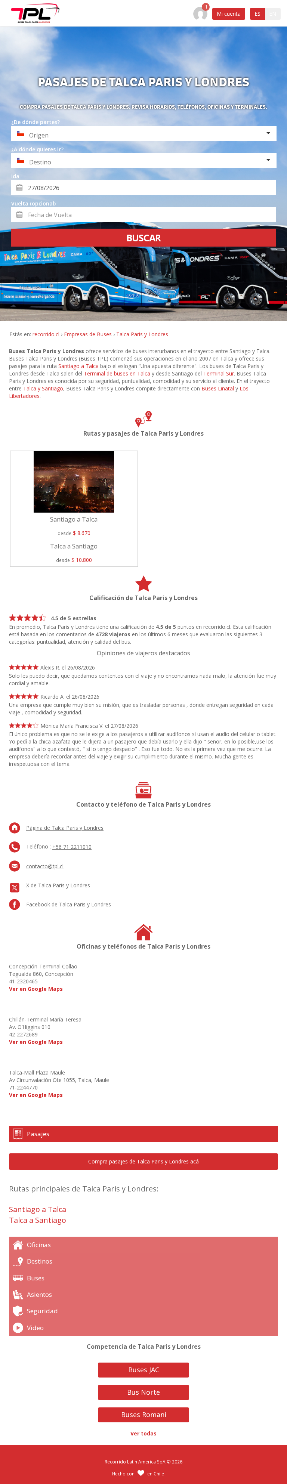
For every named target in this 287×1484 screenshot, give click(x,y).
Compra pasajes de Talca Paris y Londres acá (143, 1161)
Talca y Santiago (43, 388)
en (272, 13)
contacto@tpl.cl (45, 866)
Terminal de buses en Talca (117, 373)
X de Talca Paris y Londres (58, 885)
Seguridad (42, 1311)
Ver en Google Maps (36, 988)
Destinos (39, 1261)
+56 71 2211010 (72, 846)
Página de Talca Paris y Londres (65, 827)
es (257, 13)
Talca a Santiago (37, 1220)
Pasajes (38, 1133)
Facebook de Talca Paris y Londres (68, 904)
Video (35, 1327)
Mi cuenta (229, 13)
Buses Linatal (217, 388)
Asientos (39, 1294)
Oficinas (39, 1244)
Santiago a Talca (78, 366)
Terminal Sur (218, 373)
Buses (35, 1278)
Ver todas (143, 1433)
